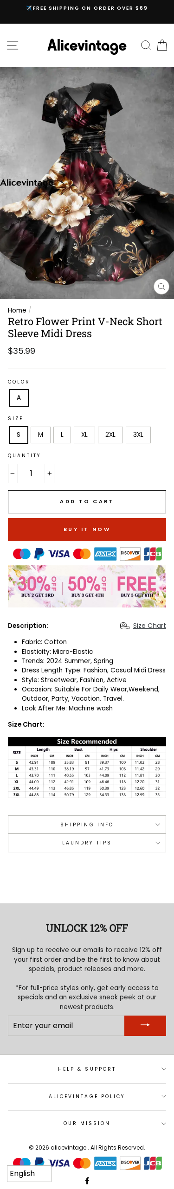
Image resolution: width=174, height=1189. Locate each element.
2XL (110, 434)
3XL (138, 434)
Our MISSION (87, 1123)
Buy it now (87, 529)
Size (15, 418)
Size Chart (149, 625)
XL (84, 434)
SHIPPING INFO (87, 824)
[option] (87, 8)
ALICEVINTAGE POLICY (87, 1096)
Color (19, 381)
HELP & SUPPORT (87, 1069)
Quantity (24, 455)
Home (17, 310)
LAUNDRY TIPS (87, 842)
